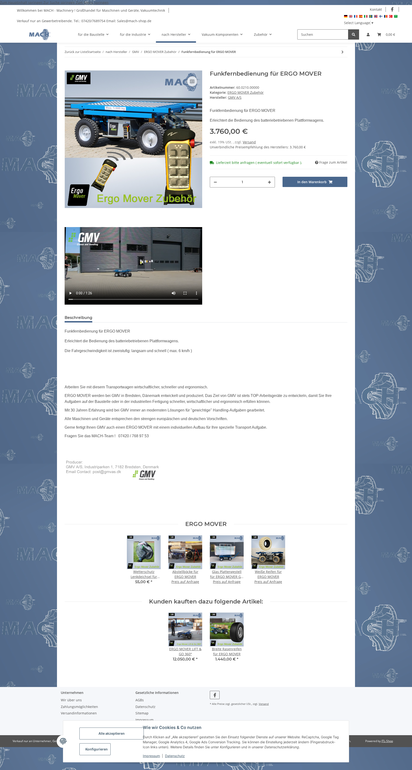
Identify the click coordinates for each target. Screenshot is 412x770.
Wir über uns (71, 700)
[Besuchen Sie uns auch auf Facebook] (392, 9)
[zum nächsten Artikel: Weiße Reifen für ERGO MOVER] (342, 52)
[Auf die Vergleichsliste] (192, 81)
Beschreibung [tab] (78, 317)
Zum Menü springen (92, 2)
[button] (368, 34)
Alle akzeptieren (111, 733)
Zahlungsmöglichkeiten (79, 706)
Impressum (151, 756)
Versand (249, 142)
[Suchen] (353, 34)
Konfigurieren (96, 749)
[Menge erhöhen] (269, 182)
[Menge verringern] (215, 182)
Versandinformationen (79, 713)
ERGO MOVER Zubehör (245, 92)
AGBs (139, 700)
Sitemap (142, 713)
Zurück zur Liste (76, 52)
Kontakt (376, 9)
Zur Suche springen (59, 2)
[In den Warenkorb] (68, 67)
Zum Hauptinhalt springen (21, 2)
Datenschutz (175, 756)
